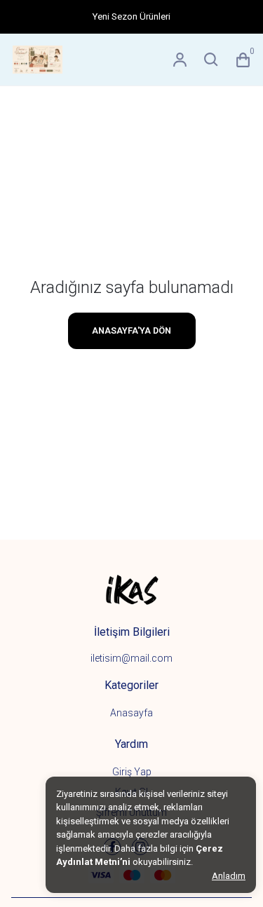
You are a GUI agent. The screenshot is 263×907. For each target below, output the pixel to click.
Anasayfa (131, 712)
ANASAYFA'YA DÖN (131, 330)
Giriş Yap (131, 771)
